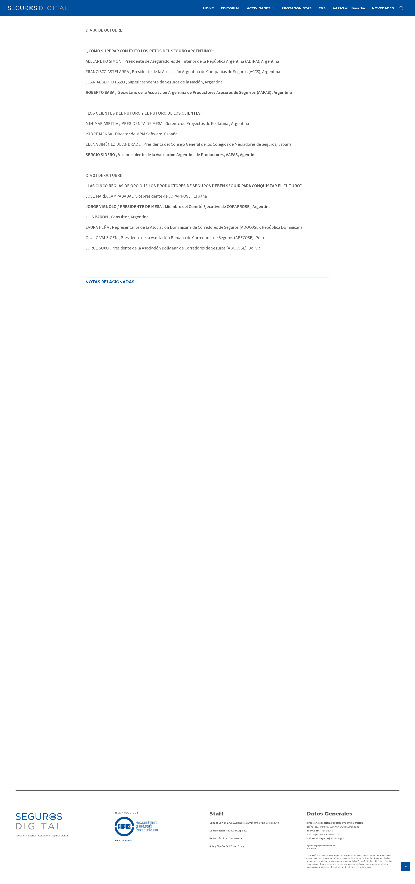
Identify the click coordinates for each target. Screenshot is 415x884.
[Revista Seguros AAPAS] (38, 8)
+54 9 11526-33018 (329, 834)
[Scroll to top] (405, 865)
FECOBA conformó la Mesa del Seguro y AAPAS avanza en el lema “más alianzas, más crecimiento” (186, 421)
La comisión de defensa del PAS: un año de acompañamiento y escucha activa (166, 578)
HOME (208, 8)
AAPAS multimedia (349, 8)
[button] (403, 8)
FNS (322, 8)
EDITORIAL (230, 8)
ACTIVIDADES (258, 8)
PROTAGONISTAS (296, 8)
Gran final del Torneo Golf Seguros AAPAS (130, 735)
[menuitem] (208, 8)
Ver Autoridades (123, 840)
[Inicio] (39, 821)
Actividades (97, 435)
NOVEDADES (383, 8)
